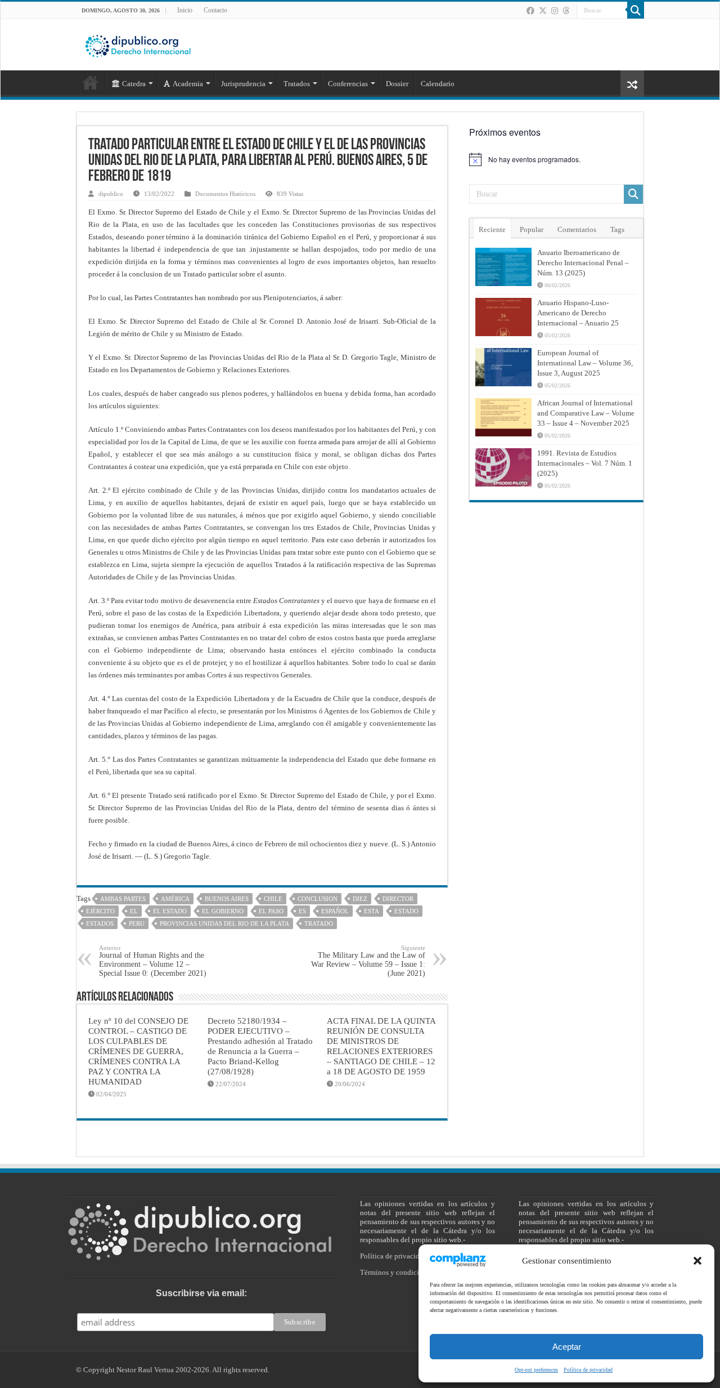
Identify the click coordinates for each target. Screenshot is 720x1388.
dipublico (110, 193)
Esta (371, 911)
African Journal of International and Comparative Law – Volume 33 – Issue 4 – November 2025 (585, 413)
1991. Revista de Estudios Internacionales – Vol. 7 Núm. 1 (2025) (584, 463)
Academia (188, 83)
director (397, 898)
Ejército (100, 911)
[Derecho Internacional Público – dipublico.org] (137, 43)
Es (302, 911)
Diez (360, 898)
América (175, 898)
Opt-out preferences (536, 1370)
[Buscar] (635, 10)
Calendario (437, 83)
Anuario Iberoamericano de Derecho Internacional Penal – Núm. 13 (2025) (583, 262)
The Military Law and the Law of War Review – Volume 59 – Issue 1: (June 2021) (368, 961)
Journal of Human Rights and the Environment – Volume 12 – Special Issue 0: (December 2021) (152, 961)
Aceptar (566, 1346)
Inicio (184, 10)
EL (134, 911)
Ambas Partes (123, 898)
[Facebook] (530, 10)
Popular (531, 229)
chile (273, 898)
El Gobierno (223, 911)
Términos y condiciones (396, 1272)
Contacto (215, 10)
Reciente (492, 229)
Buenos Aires (227, 898)
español (335, 911)
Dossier (397, 83)
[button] (697, 1260)
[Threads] (565, 10)
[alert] (556, 159)
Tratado (318, 923)
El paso (271, 911)
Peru (137, 923)
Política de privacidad (588, 1370)
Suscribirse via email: (201, 1293)
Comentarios (576, 229)
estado (406, 911)
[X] (543, 10)
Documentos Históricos (225, 193)
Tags (617, 229)
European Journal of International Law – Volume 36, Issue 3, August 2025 (585, 363)
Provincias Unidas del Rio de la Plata (224, 923)
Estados (100, 923)
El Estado (170, 911)
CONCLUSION (318, 898)
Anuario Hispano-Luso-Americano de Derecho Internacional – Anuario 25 (578, 312)
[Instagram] (554, 10)
